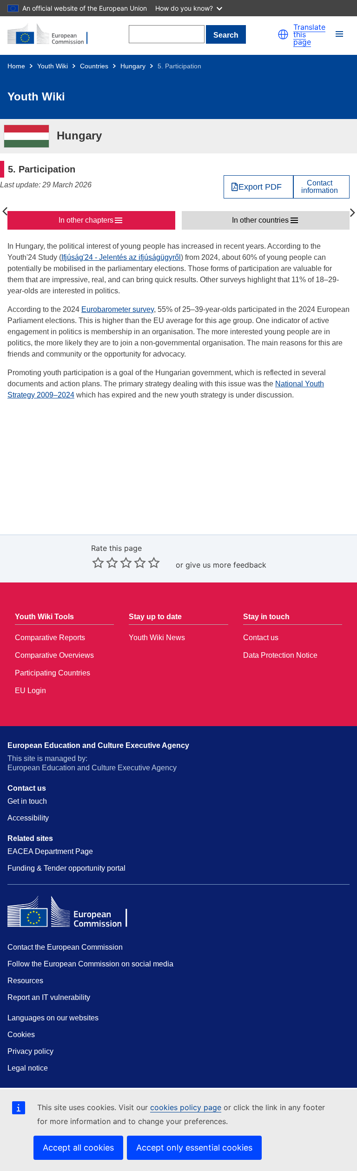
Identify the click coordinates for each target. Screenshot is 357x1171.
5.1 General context (352, 212)
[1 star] (98, 562)
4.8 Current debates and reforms (4, 212)
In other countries (260, 220)
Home (16, 66)
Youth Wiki (52, 66)
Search (225, 35)
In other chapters (86, 220)
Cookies (21, 1035)
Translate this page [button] (309, 34)
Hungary (132, 66)
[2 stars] (105, 562)
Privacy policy (30, 1051)
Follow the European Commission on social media (90, 964)
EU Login (30, 691)
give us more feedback (225, 564)
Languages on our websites (53, 1018)
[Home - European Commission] (52, 34)
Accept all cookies (78, 1147)
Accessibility (28, 818)
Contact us (260, 638)
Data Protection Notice (280, 655)
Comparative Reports (50, 638)
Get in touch (27, 801)
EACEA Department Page (50, 851)
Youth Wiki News (157, 638)
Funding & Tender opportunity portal (66, 868)
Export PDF (260, 187)
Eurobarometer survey (117, 309)
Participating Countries (52, 673)
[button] (283, 34)
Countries (94, 66)
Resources (25, 981)
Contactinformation (319, 186)
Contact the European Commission (65, 947)
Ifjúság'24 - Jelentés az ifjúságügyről (121, 257)
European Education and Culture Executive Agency (98, 745)
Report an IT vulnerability (48, 997)
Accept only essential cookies (194, 1147)
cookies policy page (185, 1107)
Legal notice (27, 1068)
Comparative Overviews (54, 655)
